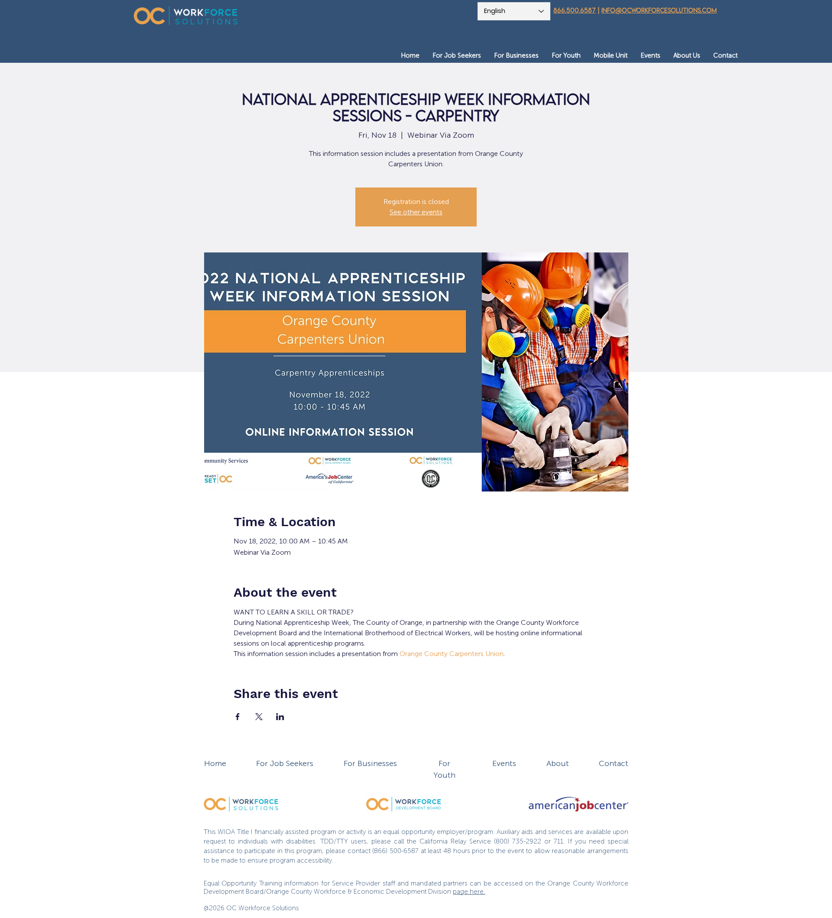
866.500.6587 (574, 10)
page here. (469, 891)
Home (215, 763)
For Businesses (370, 763)
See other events (416, 212)
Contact (613, 763)
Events (504, 763)
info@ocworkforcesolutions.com (659, 10)
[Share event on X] (259, 716)
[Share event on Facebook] (238, 716)
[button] (457, 55)
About (557, 763)
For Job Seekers (284, 763)
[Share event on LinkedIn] (280, 716)
